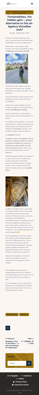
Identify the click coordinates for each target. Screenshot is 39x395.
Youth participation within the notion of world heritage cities (19, 12)
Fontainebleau (12, 315)
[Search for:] (20, 363)
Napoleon (24, 315)
